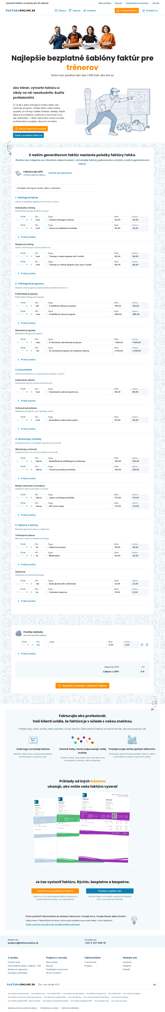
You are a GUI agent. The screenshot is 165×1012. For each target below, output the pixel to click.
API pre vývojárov (53, 973)
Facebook (127, 962)
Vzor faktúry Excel (38, 994)
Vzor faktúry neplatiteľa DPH (81, 1001)
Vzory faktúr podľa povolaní (18, 994)
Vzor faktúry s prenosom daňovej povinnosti (25, 997)
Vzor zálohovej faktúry (131, 994)
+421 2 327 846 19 (95, 943)
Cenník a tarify (14, 962)
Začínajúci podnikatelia (17, 973)
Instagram (127, 966)
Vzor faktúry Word (54, 994)
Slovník (155, 3)
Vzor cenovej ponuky (119, 1001)
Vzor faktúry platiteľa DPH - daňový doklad (24, 1001)
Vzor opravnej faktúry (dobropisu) (96, 997)
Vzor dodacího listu (101, 1001)
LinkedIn (126, 969)
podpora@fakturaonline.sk (23, 943)
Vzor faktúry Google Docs (96, 994)
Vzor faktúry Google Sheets (73, 994)
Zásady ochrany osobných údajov (22, 1008)
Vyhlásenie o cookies (49, 1008)
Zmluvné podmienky (70, 1008)
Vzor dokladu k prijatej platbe (55, 997)
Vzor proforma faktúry (119, 997)
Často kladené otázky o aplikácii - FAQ (24, 966)
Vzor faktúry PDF (114, 994)
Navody (118, 3)
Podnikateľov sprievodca (137, 3)
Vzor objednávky (74, 997)
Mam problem (105, 3)
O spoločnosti (90, 962)
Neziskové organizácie (18, 969)
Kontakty (88, 966)
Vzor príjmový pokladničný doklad (55, 1001)
